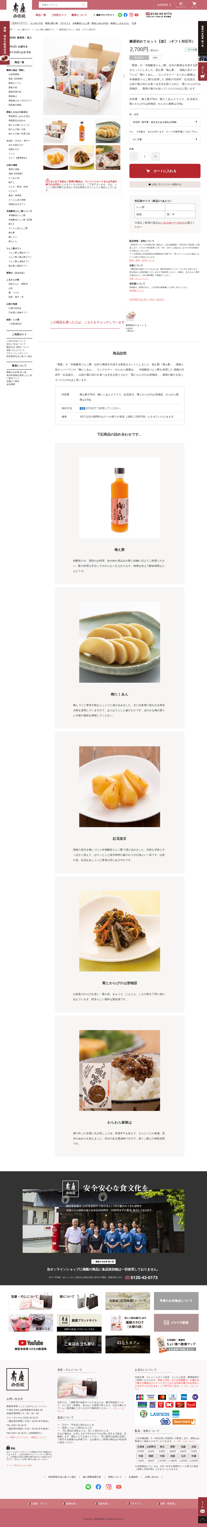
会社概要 (10, 384)
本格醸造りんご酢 (81, 23)
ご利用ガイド (59, 15)
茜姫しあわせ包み (100, 23)
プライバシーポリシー (17, 353)
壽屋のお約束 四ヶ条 (16, 372)
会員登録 (162, 4)
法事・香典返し (168, 1503)
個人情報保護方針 (92, 1477)
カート (194, 7)
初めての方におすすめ (18, 52)
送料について (115, 1477)
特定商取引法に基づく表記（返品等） (147, 299)
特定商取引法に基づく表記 (19, 356)
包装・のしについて (138, 278)
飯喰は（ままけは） (120, 23)
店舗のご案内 (12, 381)
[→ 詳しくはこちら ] (184, 1441)
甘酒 (134, 23)
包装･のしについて (15, 350)
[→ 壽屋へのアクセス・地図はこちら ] (26, 1437)
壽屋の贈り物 (51, 23)
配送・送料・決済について (142, 260)
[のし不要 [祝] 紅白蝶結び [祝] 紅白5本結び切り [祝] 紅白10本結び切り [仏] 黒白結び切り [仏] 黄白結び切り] (165, 139)
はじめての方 (36, 23)
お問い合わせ (152, 1477)
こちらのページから (172, 222)
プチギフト (65, 23)
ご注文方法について (16, 341)
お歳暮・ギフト (39, 1503)
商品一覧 (41, 15)
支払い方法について (16, 344)
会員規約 (133, 1477)
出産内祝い (104, 1503)
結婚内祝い (71, 1503)
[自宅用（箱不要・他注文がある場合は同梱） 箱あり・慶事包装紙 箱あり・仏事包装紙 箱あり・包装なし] (165, 122)
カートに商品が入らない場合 (19, 1465)
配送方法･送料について (17, 347)
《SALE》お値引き (17, 46)
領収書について (136, 290)
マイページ (181, 7)
